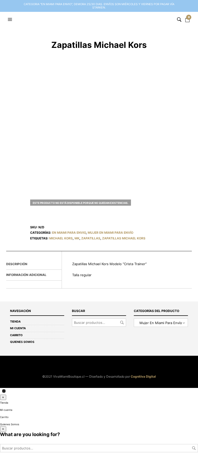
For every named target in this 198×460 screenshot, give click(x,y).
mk (77, 238)
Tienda (15, 321)
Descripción (16, 264)
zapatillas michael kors (123, 238)
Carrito (16, 335)
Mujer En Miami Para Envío (110, 233)
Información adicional (26, 275)
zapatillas (90, 238)
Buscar (122, 322)
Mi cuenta (18, 328)
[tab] (34, 264)
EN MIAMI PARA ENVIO (69, 233)
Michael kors (61, 238)
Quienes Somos (22, 342)
